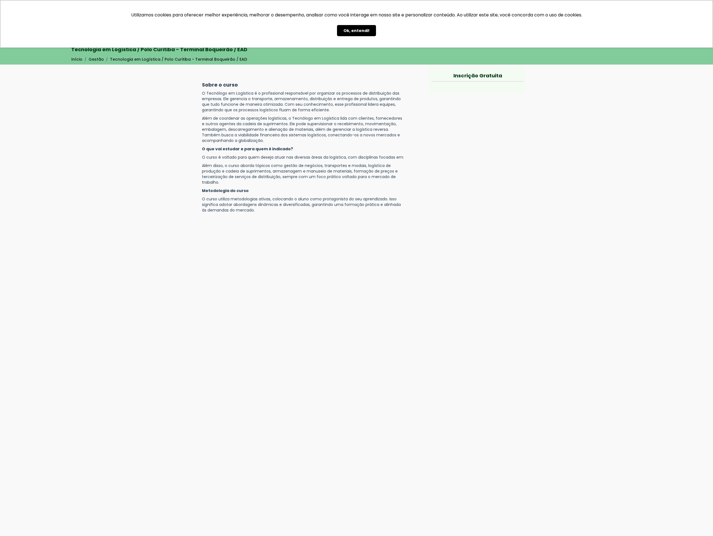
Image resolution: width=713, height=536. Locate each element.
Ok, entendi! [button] (356, 30)
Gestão (96, 59)
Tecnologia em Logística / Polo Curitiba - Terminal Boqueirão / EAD (178, 59)
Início (76, 59)
